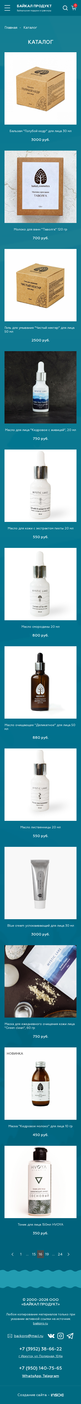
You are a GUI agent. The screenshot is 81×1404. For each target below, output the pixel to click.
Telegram (51, 1376)
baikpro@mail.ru (28, 1336)
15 (34, 1254)
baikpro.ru (40, 1323)
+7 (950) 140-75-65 (40, 1368)
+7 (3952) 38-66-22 (40, 1349)
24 (60, 1254)
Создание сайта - (34, 1395)
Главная (10, 28)
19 (47, 1254)
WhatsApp (31, 1376)
